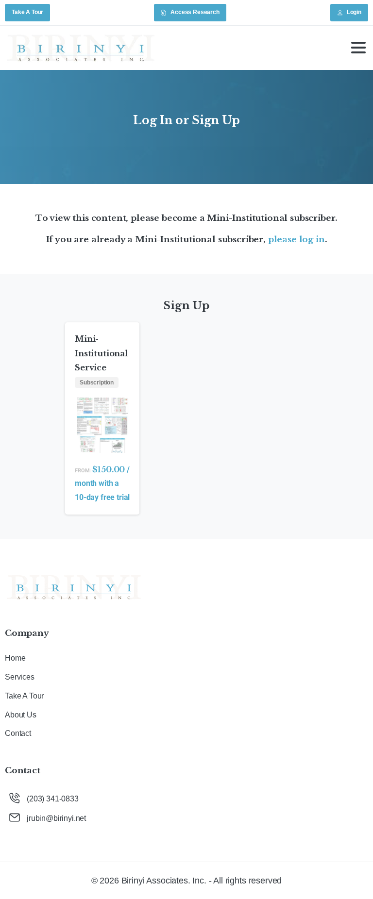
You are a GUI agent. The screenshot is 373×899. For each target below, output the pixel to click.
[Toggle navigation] (358, 47)
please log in (296, 239)
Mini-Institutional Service (101, 353)
